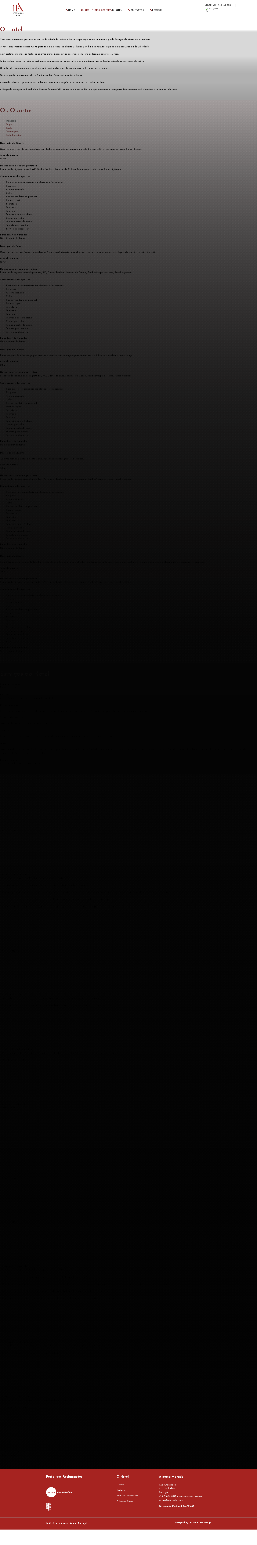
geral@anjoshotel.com (171, 1500)
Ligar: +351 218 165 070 (218, 5)
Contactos (137, 10)
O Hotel (117, 10)
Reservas (157, 10)
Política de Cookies (125, 1501)
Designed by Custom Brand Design (193, 1523)
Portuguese (213, 8)
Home (71, 10)
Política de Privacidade (127, 1496)
